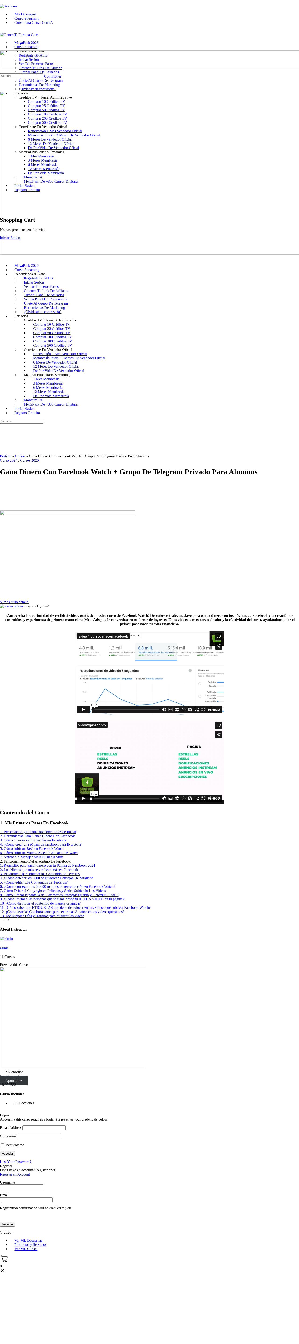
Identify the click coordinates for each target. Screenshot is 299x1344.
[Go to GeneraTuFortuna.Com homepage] (19, 35)
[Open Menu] (2, 48)
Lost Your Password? (15, 1162)
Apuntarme (13, 1080)
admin (4, 947)
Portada (5, 456)
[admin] (6, 939)
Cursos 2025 (30, 460)
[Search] (2, 71)
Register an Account (15, 1174)
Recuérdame (14, 1145)
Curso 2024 (9, 460)
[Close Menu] (2, 258)
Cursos (20, 456)
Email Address (10, 1128)
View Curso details (14, 602)
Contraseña (8, 1136)
